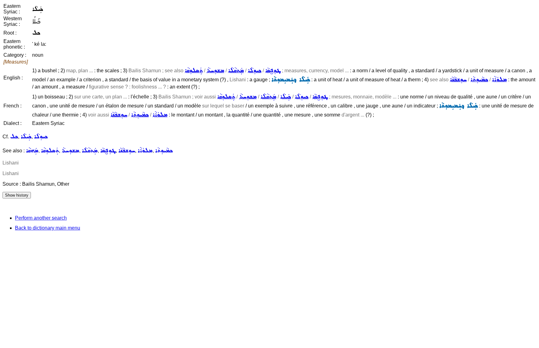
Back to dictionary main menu (47, 228)
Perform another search (41, 218)
